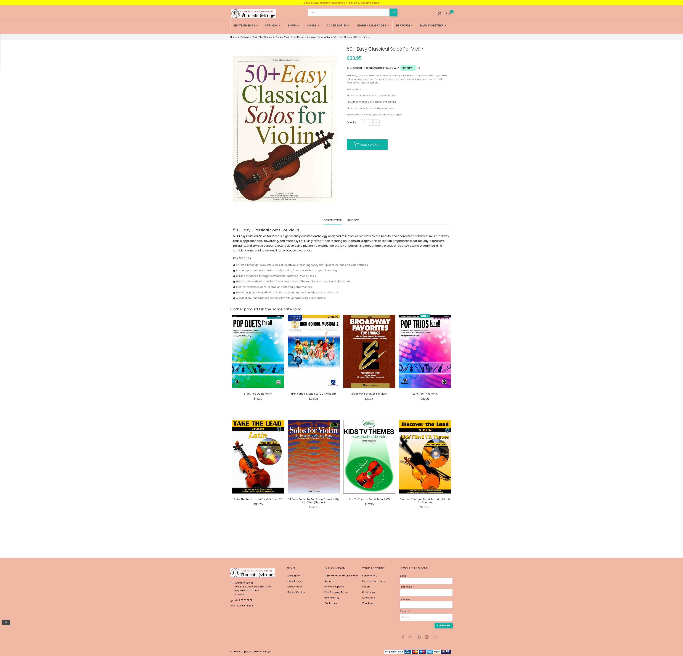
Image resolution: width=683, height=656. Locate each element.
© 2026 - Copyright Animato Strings (250, 651)
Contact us (330, 603)
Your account (373, 568)
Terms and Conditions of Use (341, 575)
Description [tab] (333, 220)
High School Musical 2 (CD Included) (313, 393)
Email (403, 575)
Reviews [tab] (353, 220)
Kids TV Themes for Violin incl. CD (369, 499)
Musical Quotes (296, 592)
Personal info (369, 575)
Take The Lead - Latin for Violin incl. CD (258, 499)
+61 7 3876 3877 (243, 600)
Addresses (368, 597)
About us (329, 581)
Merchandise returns (374, 581)
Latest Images (295, 581)
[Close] (65, 633)
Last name (406, 599)
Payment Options (334, 586)
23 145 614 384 (245, 605)
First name (406, 587)
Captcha (404, 611)
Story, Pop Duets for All (258, 393)
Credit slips (368, 592)
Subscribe (443, 625)
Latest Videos (294, 586)
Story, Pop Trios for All (424, 393)
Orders (366, 586)
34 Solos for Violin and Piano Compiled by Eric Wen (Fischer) (313, 500)
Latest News (294, 575)
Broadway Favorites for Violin (369, 393)
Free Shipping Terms (336, 592)
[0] (448, 14)
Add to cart (370, 145)
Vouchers (367, 603)
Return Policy (331, 597)
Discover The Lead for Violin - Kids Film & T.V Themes (425, 500)
